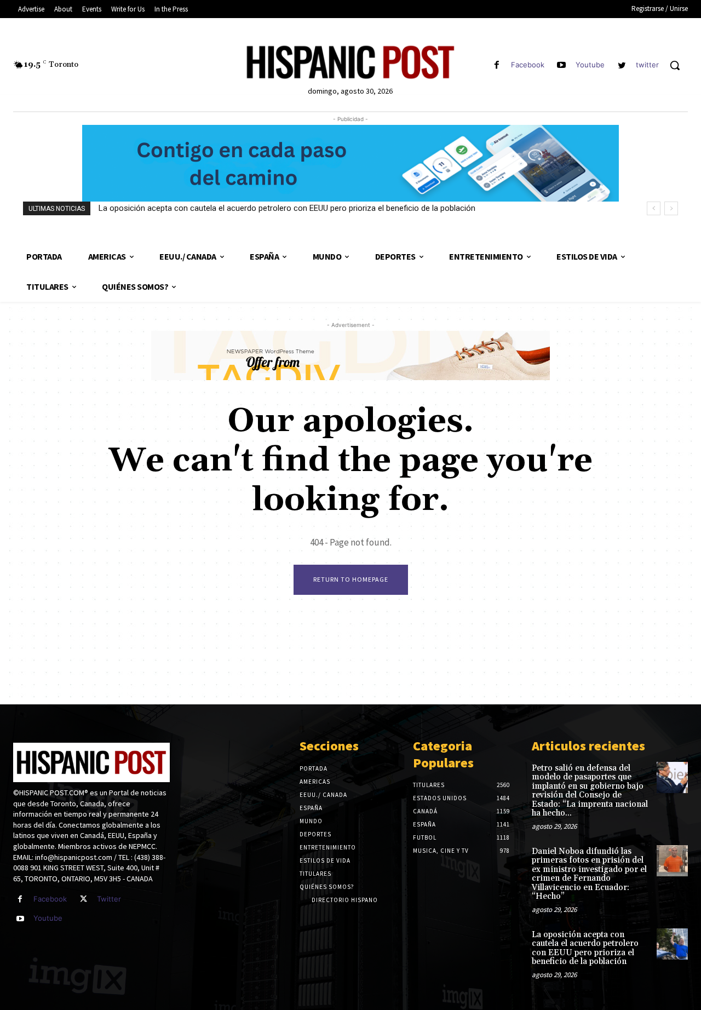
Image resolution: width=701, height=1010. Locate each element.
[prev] (653, 208)
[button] (675, 65)
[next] (671, 208)
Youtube (590, 64)
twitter (647, 64)
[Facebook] (496, 65)
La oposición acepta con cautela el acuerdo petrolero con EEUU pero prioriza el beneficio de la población (287, 208)
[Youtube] (561, 65)
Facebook (527, 64)
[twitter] (621, 65)
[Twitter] (83, 899)
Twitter (109, 898)
